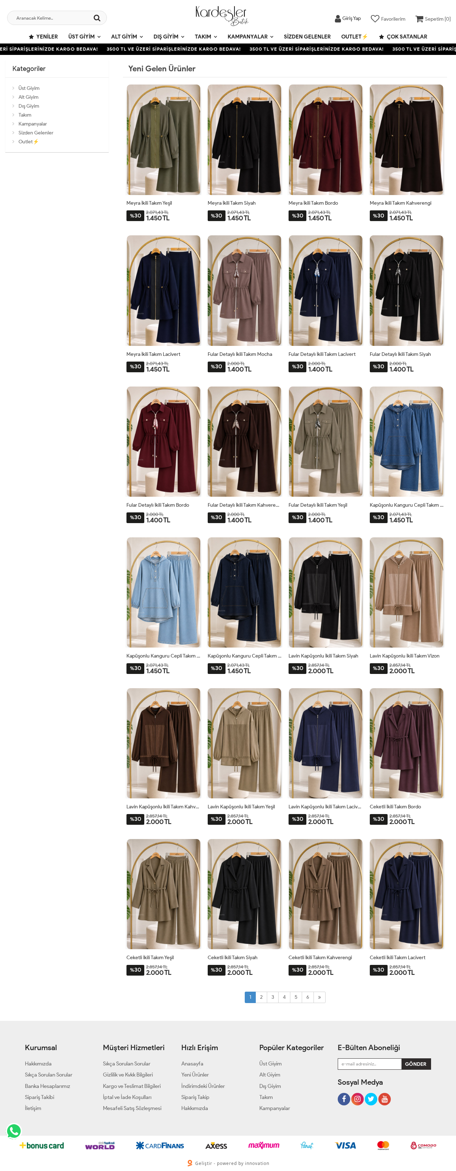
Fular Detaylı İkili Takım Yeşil (318, 505)
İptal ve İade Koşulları (127, 1097)
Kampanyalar (248, 37)
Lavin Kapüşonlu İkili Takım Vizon (405, 656)
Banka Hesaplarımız (47, 1086)
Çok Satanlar (406, 37)
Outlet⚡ (354, 37)
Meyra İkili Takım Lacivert (153, 354)
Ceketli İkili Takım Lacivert (397, 958)
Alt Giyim (124, 37)
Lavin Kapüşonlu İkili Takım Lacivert (326, 807)
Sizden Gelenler (307, 37)
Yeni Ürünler (195, 1075)
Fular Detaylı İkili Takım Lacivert (322, 354)
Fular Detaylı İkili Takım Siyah (400, 354)
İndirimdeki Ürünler (203, 1086)
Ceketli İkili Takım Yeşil (150, 958)
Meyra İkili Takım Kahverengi (400, 203)
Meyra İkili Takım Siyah (232, 203)
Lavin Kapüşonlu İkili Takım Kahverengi (163, 807)
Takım (203, 37)
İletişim (33, 1108)
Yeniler (47, 37)
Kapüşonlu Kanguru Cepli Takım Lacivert (245, 656)
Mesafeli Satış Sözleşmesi (132, 1108)
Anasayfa (192, 1063)
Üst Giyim (81, 37)
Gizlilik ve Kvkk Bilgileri (128, 1075)
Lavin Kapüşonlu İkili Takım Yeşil (241, 807)
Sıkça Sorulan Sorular (48, 1075)
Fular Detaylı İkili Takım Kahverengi (245, 505)
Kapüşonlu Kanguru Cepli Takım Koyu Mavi (407, 505)
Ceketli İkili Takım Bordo (395, 807)
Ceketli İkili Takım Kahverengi (320, 958)
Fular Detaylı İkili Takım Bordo (157, 505)
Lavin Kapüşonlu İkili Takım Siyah (323, 656)
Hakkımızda (38, 1063)
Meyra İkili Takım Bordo (313, 203)
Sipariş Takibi (39, 1097)
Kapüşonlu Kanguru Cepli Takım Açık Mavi (163, 656)
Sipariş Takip (195, 1097)
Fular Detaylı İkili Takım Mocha (240, 354)
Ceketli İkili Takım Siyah (233, 958)
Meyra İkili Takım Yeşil (149, 203)
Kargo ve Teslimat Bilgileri (132, 1086)
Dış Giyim (166, 37)
